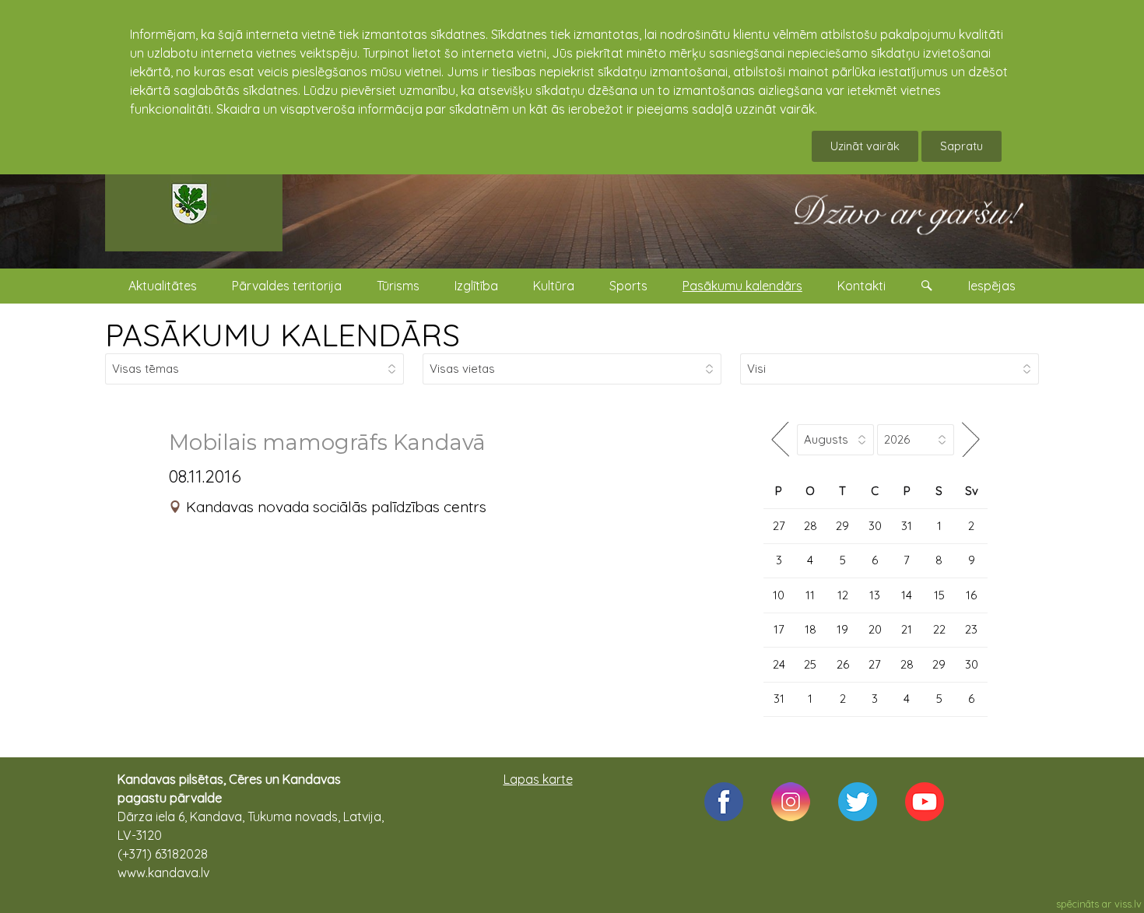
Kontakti (861, 285)
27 (779, 525)
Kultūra (553, 285)
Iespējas (992, 285)
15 (939, 595)
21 (906, 629)
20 (875, 629)
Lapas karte (538, 779)
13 (874, 595)
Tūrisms (398, 285)
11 (810, 595)
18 (810, 629)
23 (971, 629)
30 (875, 525)
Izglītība (476, 285)
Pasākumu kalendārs (742, 285)
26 (843, 664)
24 (779, 664)
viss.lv (1128, 903)
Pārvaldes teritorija (287, 285)
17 (779, 629)
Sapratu (961, 146)
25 (810, 664)
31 (906, 525)
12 (842, 595)
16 (971, 595)
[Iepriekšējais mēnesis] (780, 439)
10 (778, 595)
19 (842, 629)
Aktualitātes (162, 285)
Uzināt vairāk (865, 146)
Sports (628, 285)
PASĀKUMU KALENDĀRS (282, 334)
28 (810, 525)
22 (939, 629)
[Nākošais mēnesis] (971, 439)
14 (906, 595)
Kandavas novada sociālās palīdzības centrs (336, 506)
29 (842, 525)
